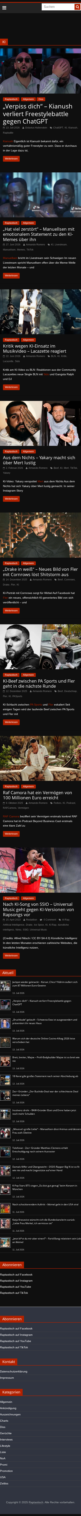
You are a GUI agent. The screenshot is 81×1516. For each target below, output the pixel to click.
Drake (6, 584)
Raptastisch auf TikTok (14, 1292)
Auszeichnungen (10, 1414)
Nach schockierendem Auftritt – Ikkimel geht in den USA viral (45, 1204)
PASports (17, 696)
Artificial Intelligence (13, 924)
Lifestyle (5, 1445)
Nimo (18, 929)
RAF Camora (11, 816)
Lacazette (8, 361)
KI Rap (52, 924)
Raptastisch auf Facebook (16, 1274)
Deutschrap (70, 691)
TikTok (30, 249)
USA (3, 1477)
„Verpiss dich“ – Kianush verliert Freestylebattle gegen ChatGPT (38, 113)
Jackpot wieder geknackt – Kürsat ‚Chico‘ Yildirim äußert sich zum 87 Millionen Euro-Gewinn (44, 983)
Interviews (6, 1439)
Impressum (7, 1377)
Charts (4, 1420)
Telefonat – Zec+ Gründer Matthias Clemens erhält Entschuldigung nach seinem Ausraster (40, 1149)
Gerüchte (6, 1433)
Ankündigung (8, 1408)
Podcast (70, 803)
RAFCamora (9, 808)
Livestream (61, 244)
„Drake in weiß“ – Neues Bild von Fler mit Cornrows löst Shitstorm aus (40, 571)
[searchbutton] (77, 7)
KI (66, 127)
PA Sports (36, 704)
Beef (56, 468)
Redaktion (31, 919)
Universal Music (38, 929)
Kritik (63, 356)
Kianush (72, 127)
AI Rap (65, 919)
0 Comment (49, 919)
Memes (21, 249)
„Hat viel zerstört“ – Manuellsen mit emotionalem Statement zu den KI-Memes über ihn (39, 234)
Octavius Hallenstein (36, 127)
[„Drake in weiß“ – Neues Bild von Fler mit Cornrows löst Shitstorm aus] (40, 515)
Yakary (6, 473)
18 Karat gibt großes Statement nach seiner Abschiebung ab (45, 1076)
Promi (3, 1464)
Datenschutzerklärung (13, 1371)
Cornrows (69, 579)
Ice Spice (39, 924)
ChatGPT (58, 127)
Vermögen (23, 808)
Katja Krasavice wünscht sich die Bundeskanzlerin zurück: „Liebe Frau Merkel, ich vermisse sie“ (43, 1221)
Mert (66, 468)
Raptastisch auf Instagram (16, 1280)
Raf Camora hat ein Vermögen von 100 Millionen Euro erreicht (37, 794)
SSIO (25, 929)
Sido (17, 361)
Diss (41, 99)
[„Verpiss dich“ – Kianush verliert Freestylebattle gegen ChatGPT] (40, 51)
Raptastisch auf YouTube (15, 1286)
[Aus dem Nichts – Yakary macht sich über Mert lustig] (40, 403)
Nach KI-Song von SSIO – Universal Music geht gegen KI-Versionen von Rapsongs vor (38, 909)
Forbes (57, 803)
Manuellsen (9, 249)
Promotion (6, 1470)
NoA (2, 1458)
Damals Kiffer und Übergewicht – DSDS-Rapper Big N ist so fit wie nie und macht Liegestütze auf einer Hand (45, 1168)
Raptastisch (11, 99)
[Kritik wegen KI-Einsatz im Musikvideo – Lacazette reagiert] (40, 291)
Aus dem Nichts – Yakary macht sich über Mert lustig (39, 459)
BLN (53, 356)
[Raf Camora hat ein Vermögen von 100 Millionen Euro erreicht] (40, 738)
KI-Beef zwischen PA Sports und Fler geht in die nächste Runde (39, 683)
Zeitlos (4, 1483)
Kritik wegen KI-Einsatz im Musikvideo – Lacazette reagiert (34, 348)
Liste (3, 1452)
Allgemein (28, 99)
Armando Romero (35, 244)
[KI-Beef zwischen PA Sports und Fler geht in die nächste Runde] (40, 626)
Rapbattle (8, 132)
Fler (13, 584)
